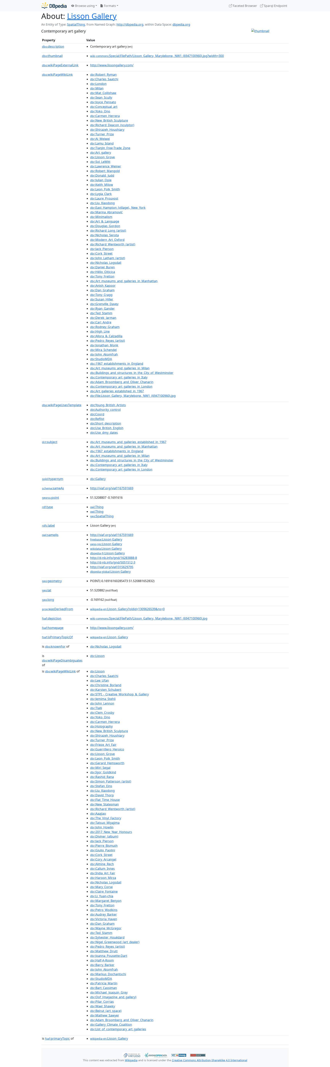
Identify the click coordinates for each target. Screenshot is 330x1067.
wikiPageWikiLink (57, 74)
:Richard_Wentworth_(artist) (112, 244)
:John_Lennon (102, 703)
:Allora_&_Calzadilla (106, 336)
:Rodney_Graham (105, 327)
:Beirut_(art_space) (105, 1011)
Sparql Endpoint (275, 6)
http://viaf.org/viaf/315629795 (111, 567)
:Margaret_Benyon (105, 901)
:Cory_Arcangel (103, 859)
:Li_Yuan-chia (101, 896)
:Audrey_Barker (103, 914)
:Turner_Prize (102, 134)
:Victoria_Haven (103, 919)
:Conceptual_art (103, 107)
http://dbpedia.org (129, 24)
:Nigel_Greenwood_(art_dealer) (114, 942)
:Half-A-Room (102, 960)
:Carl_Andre (100, 322)
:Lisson (97, 656)
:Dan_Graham (102, 290)
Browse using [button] (84, 6)
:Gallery (98, 479)
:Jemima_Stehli (103, 699)
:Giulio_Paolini (102, 850)
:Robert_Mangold (105, 171)
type (47, 507)
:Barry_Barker (102, 965)
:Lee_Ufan (99, 680)
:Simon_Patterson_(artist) (110, 781)
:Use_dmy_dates (104, 432)
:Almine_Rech (102, 864)
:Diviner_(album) (104, 836)
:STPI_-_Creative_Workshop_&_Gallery (119, 694)
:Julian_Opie (101, 180)
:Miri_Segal (100, 768)
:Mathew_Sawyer (104, 1015)
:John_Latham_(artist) (107, 258)
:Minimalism (101, 217)
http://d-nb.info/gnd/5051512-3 (112, 562)
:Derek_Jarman (103, 318)
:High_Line (100, 331)
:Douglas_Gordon (105, 226)
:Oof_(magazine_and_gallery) (113, 997)
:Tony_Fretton (102, 276)
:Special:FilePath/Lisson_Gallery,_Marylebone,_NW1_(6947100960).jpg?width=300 (157, 56)
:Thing (97, 507)
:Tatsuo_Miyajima (105, 823)
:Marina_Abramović (106, 212)
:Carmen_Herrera (105, 116)
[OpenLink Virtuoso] (131, 1055)
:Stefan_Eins (101, 786)
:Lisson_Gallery (109, 637)
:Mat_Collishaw (103, 93)
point (50, 497)
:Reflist (97, 419)
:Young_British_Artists (108, 405)
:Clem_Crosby (102, 713)
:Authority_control (105, 410)
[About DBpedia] (54, 6)
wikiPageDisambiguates (62, 660)
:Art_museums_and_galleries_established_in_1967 (128, 442)
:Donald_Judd (102, 175)
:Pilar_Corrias (102, 1002)
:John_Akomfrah (104, 354)
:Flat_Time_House (105, 800)
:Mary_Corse (101, 887)
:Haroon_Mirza (103, 878)
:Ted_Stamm (101, 313)
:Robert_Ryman (103, 74)
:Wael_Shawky (102, 1006)
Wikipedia (131, 1060)
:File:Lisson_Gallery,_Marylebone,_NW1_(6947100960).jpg (133, 396)
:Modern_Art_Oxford (107, 240)
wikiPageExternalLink (60, 65)
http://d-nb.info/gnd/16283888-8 (113, 558)
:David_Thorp (102, 795)
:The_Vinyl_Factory (105, 818)
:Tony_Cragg (101, 295)
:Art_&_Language (104, 221)
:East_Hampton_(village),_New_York (118, 207)
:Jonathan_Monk (104, 345)
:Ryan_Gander (102, 308)
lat (46, 590)
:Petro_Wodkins (103, 910)
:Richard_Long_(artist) (108, 230)
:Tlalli (96, 708)
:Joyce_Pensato (103, 102)
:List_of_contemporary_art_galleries (118, 1029)
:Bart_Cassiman (103, 988)
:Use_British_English (106, 428)
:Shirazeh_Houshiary (107, 129)
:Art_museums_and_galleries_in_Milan (120, 368)
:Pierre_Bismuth (104, 846)
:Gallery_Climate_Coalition (111, 1024)
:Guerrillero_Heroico (107, 749)
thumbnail (52, 56)
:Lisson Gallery (106, 539)
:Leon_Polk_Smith (105, 189)
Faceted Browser (244, 6)
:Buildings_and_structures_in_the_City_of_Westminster (131, 373)
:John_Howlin (101, 827)
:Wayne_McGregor (105, 928)
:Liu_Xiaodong (102, 203)
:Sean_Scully (101, 97)
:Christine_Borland (105, 685)
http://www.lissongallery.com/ (111, 65)
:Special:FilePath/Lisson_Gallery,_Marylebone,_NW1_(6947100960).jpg (148, 618)
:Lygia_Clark (101, 194)
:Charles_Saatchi (104, 79)
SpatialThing (76, 24)
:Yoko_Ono (100, 111)
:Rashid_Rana (102, 777)
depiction (51, 618)
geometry (52, 581)
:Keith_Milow (101, 185)
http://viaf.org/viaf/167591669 (111, 488)
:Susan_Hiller (101, 299)
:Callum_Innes (102, 868)
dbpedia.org (181, 24)
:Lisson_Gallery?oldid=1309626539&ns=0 (127, 609)
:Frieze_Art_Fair (103, 745)
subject (49, 442)
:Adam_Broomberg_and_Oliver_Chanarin (121, 382)
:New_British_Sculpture (109, 120)
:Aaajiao (98, 813)
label (48, 525)
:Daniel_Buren (102, 267)
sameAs (53, 488)
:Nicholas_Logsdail (105, 263)
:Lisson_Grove (102, 157)
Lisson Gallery (91, 16)
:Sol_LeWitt (100, 162)
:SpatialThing (102, 516)
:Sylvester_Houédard (107, 937)
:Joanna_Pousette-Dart (108, 956)
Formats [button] (109, 6)
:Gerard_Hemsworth (107, 763)
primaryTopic (57, 1038)
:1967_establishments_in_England (116, 363)
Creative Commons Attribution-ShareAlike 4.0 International (209, 1060)
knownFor (55, 646)
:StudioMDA (101, 359)
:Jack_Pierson (102, 249)
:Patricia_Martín (103, 983)
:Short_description (105, 423)
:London (98, 84)
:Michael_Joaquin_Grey (109, 992)
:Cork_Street (101, 253)
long (48, 600)
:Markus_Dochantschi (108, 974)
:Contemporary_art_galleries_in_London (121, 386)
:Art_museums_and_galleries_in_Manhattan (124, 281)
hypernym (52, 479)
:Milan (97, 88)
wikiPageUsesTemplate (61, 405)
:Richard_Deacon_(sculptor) (112, 125)
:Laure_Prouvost (104, 198)
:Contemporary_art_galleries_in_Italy (118, 377)
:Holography (101, 726)
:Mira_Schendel (103, 350)
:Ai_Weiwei (100, 139)
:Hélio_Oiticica (102, 272)
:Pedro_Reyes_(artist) (107, 341)
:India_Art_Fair (102, 873)
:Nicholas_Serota (104, 235)
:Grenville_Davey (104, 304)
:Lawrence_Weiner (105, 166)
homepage (52, 628)
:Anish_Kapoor (103, 285)
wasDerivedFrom (57, 609)
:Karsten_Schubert (105, 690)
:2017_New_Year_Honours (111, 832)
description (53, 46)
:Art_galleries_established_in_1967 (117, 391)
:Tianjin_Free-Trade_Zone (110, 148)
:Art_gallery (100, 152)
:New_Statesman (104, 804)
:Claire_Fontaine (104, 891)
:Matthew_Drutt (104, 951)
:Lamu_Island (102, 143)
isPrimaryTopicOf (57, 637)
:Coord (97, 414)
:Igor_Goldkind (103, 772)
